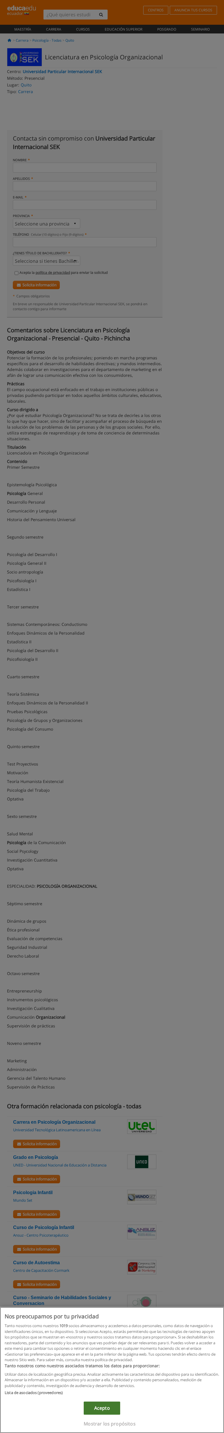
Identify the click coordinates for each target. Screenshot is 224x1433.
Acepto (102, 1408)
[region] (112, 1370)
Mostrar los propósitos (110, 1423)
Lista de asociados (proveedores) (34, 1392)
